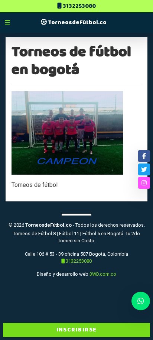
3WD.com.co (102, 274)
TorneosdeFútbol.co (77, 22)
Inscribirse (76, 329)
